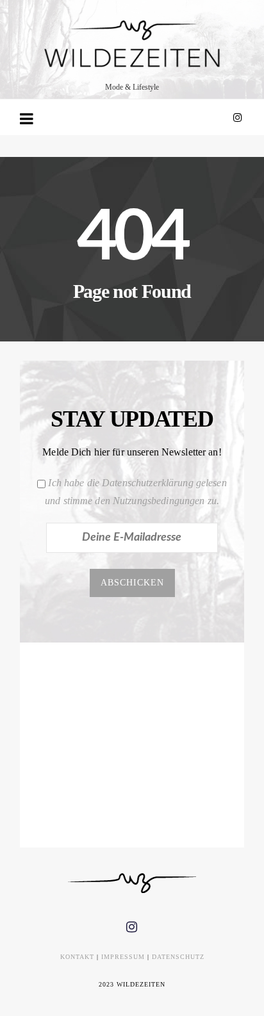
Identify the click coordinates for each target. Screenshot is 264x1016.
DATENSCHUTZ (178, 956)
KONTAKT (77, 956)
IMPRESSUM (123, 956)
